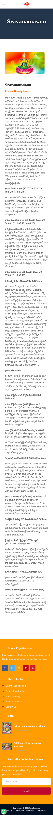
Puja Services (34, 808)
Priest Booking (13, 696)
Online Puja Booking (16, 685)
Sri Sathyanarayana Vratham (29, 726)
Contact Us (11, 706)
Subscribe (26, 791)
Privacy (9, 810)
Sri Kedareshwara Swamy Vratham (27, 745)
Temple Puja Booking (16, 691)
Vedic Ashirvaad (13, 701)
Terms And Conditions (24, 810)
